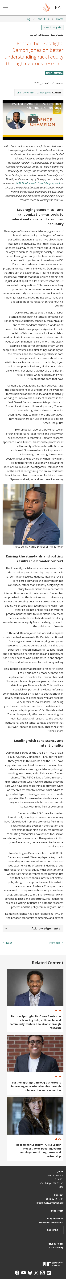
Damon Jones (44, 92)
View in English (52, 27)
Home (59, 19)
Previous (54, 943)
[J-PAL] (53, 8)
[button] (33, 928)
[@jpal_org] (42, 1273)
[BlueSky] (30, 1273)
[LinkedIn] (49, 1273)
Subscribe (52, 1229)
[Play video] (33, 120)
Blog (27, 19)
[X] (36, 1273)
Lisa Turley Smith (25, 92)
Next (9, 943)
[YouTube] (23, 1273)
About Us (43, 19)
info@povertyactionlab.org (49, 1202)
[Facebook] (17, 1273)
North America (54, 73)
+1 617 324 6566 (54, 1198)
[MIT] (33, 1264)
